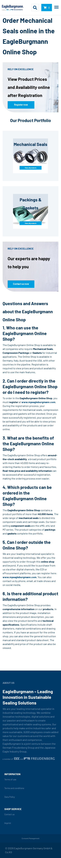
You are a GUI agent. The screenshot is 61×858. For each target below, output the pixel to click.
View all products (30, 168)
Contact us (9, 814)
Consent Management (30, 838)
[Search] (35, 7)
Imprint (7, 823)
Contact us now (21, 283)
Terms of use (10, 779)
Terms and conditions (14, 788)
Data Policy (9, 797)
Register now (21, 104)
